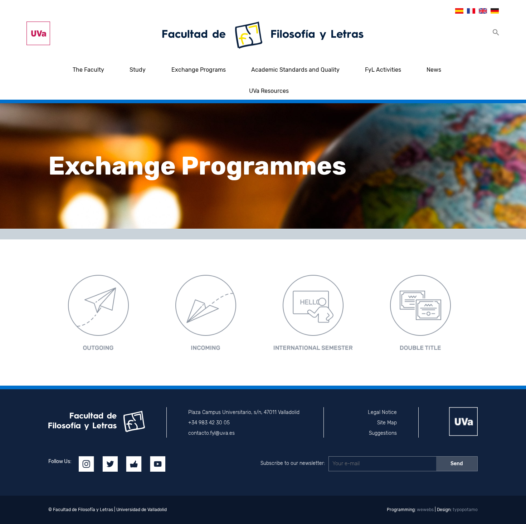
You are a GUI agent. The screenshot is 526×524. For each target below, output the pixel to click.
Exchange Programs (198, 69)
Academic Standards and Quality (295, 69)
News (434, 69)
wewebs (425, 509)
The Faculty (88, 69)
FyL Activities (383, 69)
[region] (263, 166)
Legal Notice (382, 412)
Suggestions (383, 433)
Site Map (387, 423)
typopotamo (465, 509)
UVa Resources (269, 90)
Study (138, 69)
